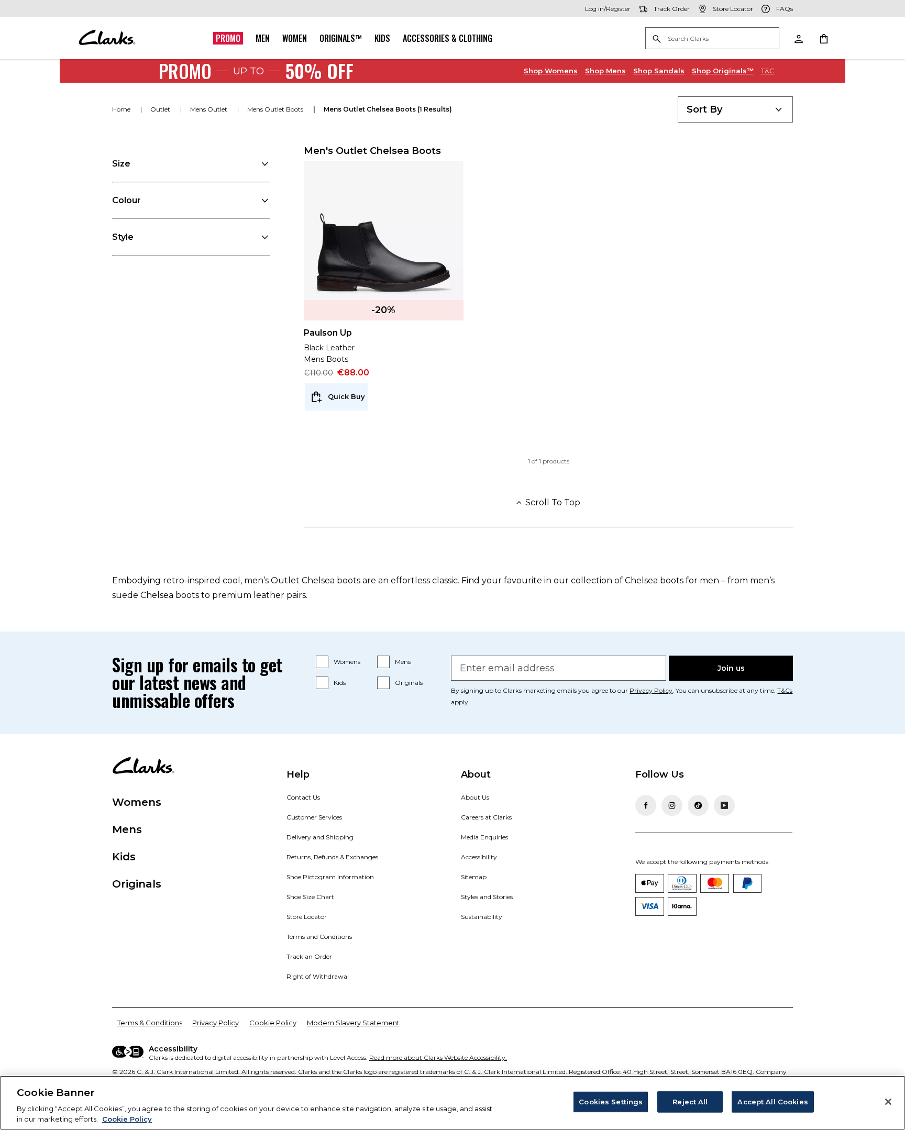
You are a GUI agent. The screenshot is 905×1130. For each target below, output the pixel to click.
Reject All (690, 1102)
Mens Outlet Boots (276, 109)
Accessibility (479, 857)
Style (123, 237)
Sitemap (474, 877)
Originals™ (340, 38)
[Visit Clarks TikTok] (698, 805)
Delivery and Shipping (320, 837)
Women (294, 38)
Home (122, 109)
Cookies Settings (611, 1102)
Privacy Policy (651, 690)
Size (121, 164)
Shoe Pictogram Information (330, 877)
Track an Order (309, 956)
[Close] (888, 1101)
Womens (551, 71)
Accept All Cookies (772, 1102)
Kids (382, 38)
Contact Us (303, 797)
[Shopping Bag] (823, 38)
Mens (605, 71)
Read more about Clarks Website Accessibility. (438, 1057)
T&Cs (784, 690)
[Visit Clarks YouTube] (724, 805)
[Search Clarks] (712, 39)
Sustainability (481, 917)
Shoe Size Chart (310, 897)
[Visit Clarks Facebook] (645, 805)
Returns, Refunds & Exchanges (332, 857)
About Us (475, 797)
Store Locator (306, 917)
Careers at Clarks (486, 817)
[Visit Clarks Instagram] (671, 805)
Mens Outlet (209, 109)
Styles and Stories (487, 897)
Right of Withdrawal (317, 976)
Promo (228, 38)
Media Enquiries (484, 837)
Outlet (161, 109)
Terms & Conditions (149, 1022)
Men (263, 38)
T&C (768, 71)
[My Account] (798, 38)
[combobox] (735, 109)
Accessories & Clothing (447, 38)
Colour (126, 200)
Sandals (659, 71)
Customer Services (314, 817)
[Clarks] (106, 38)
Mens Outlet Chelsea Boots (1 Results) (388, 109)
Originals (409, 682)
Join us (731, 668)
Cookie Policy (272, 1022)
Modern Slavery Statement (353, 1022)
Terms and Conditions (319, 936)
